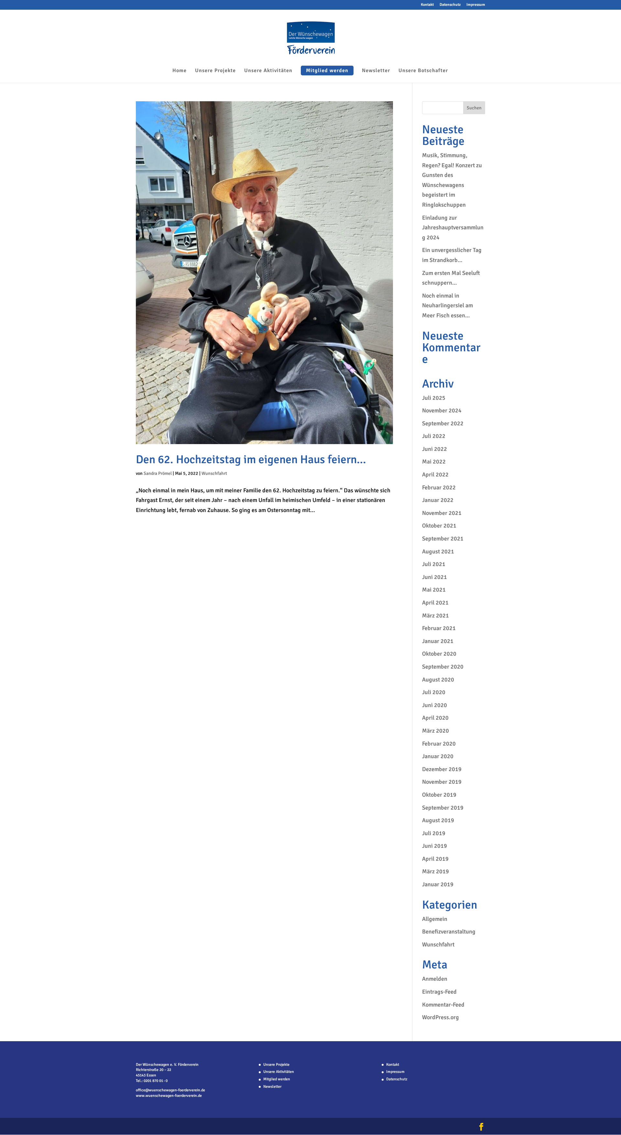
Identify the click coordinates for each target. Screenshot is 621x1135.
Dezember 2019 (442, 769)
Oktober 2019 (439, 794)
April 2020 (435, 717)
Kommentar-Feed (443, 1004)
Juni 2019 (434, 845)
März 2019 (435, 871)
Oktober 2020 (439, 653)
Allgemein (434, 918)
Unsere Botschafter (423, 71)
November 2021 (442, 513)
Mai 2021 (434, 589)
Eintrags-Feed (439, 991)
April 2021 (435, 602)
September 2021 (442, 538)
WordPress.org (440, 1017)
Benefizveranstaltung (448, 931)
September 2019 (442, 807)
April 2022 (435, 474)
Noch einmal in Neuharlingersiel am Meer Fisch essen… (447, 305)
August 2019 (438, 820)
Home (179, 71)
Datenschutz (450, 5)
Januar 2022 (437, 500)
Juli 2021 (433, 564)
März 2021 (435, 615)
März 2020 (435, 730)
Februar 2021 (439, 628)
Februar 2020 (439, 743)
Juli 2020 (433, 692)
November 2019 (442, 781)
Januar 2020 (437, 756)
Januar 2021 (437, 641)
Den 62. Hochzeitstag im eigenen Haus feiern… (251, 459)
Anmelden (434, 978)
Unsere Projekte (215, 71)
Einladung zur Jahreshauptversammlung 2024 (453, 227)
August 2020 (438, 679)
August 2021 (438, 551)
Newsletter (376, 71)
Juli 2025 (433, 397)
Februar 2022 (439, 487)
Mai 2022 (434, 461)
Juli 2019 (433, 833)
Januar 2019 (437, 884)
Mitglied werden (327, 70)
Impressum (475, 5)
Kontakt (427, 5)
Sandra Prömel (158, 473)
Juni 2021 (434, 577)
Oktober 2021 (439, 525)
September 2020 (442, 666)
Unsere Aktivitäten (268, 71)
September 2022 (442, 423)
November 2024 (442, 410)
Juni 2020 (434, 705)
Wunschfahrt (214, 473)
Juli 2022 (433, 436)
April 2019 (435, 858)
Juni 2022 (434, 449)
